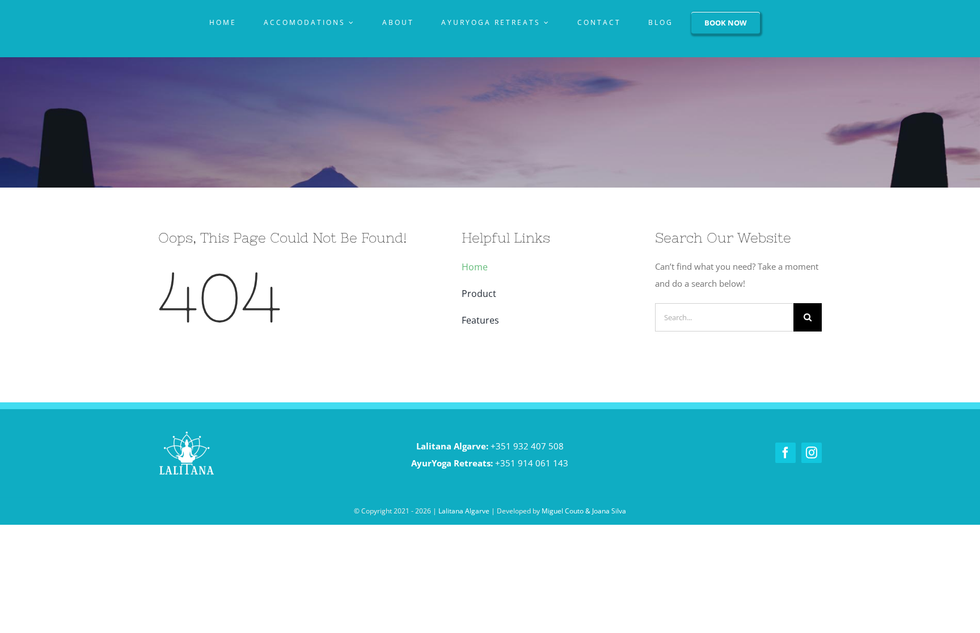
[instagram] (811, 453)
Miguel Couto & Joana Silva (584, 511)
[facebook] (785, 453)
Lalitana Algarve (463, 511)
